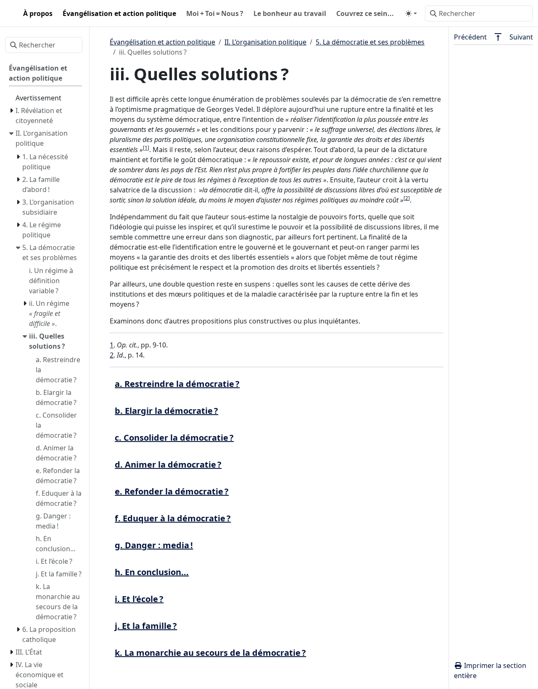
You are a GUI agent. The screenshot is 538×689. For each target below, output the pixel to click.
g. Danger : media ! (154, 545)
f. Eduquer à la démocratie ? (173, 518)
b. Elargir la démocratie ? (166, 410)
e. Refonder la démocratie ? (172, 491)
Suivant (521, 37)
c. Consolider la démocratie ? (174, 437)
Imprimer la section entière (490, 670)
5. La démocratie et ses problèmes (370, 42)
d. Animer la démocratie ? (168, 464)
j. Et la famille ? (146, 625)
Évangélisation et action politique (162, 42)
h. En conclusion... (152, 572)
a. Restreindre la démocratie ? (177, 383)
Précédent (470, 37)
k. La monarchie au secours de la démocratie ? (210, 652)
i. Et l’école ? (139, 599)
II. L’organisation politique (265, 42)
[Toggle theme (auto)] (411, 13)
